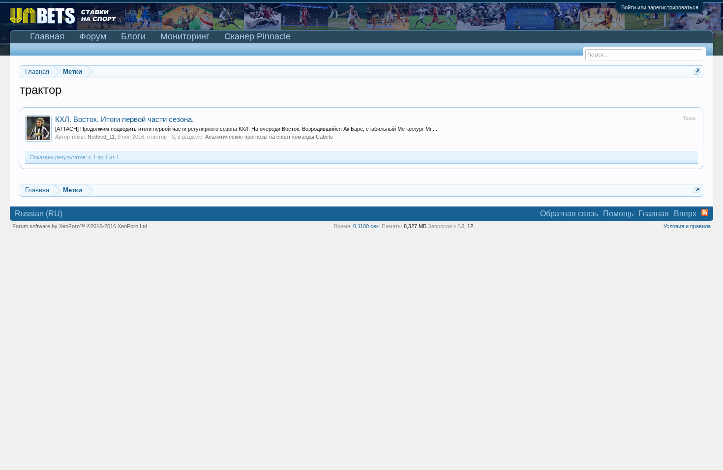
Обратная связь (569, 213)
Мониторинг (185, 36)
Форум (92, 36)
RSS (704, 212)
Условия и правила (687, 226)
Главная (47, 36)
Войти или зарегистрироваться (659, 7)
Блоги (133, 36)
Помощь (618, 213)
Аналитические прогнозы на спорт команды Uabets (269, 137)
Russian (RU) (38, 213)
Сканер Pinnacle (257, 36)
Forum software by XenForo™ (80, 226)
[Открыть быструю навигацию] (697, 71)
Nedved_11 (101, 137)
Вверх (685, 213)
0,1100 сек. (366, 226)
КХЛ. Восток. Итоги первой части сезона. (124, 119)
